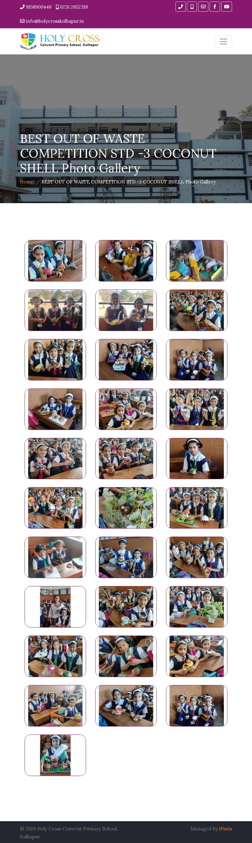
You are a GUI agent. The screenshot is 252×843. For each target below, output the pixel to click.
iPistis (225, 829)
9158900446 (38, 7)
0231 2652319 (73, 7)
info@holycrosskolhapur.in (54, 21)
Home (26, 182)
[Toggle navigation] (223, 41)
